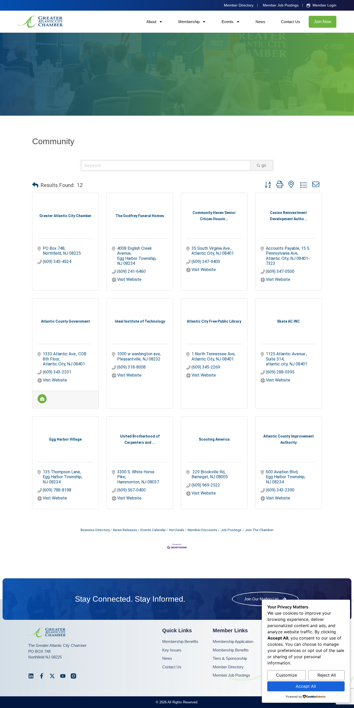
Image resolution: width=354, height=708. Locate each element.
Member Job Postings (231, 675)
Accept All (306, 686)
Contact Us (290, 21)
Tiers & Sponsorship (230, 658)
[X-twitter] (52, 676)
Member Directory (228, 667)
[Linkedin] (31, 676)
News (260, 21)
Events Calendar (153, 530)
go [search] (263, 165)
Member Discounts (202, 530)
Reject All (326, 675)
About (151, 21)
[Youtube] (63, 676)
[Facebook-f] (41, 676)
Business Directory (95, 530)
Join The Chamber (259, 530)
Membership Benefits (180, 641)
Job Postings (231, 530)
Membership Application (233, 641)
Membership (189, 21)
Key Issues (171, 650)
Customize (286, 675)
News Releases (125, 530)
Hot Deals (176, 530)
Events (227, 21)
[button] (35, 185)
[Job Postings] (42, 401)
